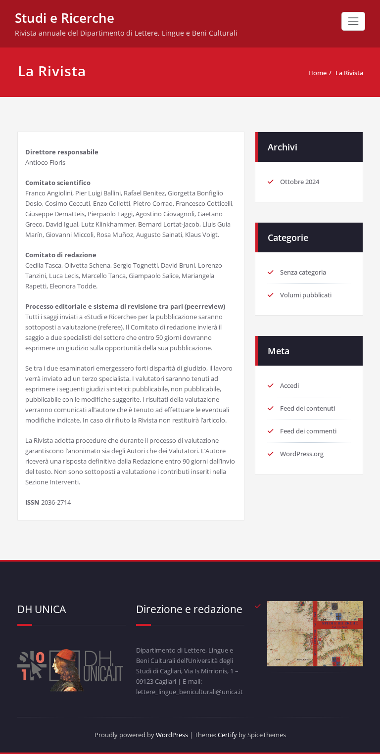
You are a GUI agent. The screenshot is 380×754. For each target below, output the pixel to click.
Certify (227, 734)
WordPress (172, 734)
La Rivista (349, 72)
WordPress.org (302, 453)
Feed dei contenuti (307, 408)
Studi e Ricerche (64, 18)
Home (317, 72)
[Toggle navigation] (353, 21)
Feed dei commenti (308, 430)
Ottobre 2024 (299, 181)
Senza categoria (303, 272)
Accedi (289, 385)
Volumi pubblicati (306, 294)
